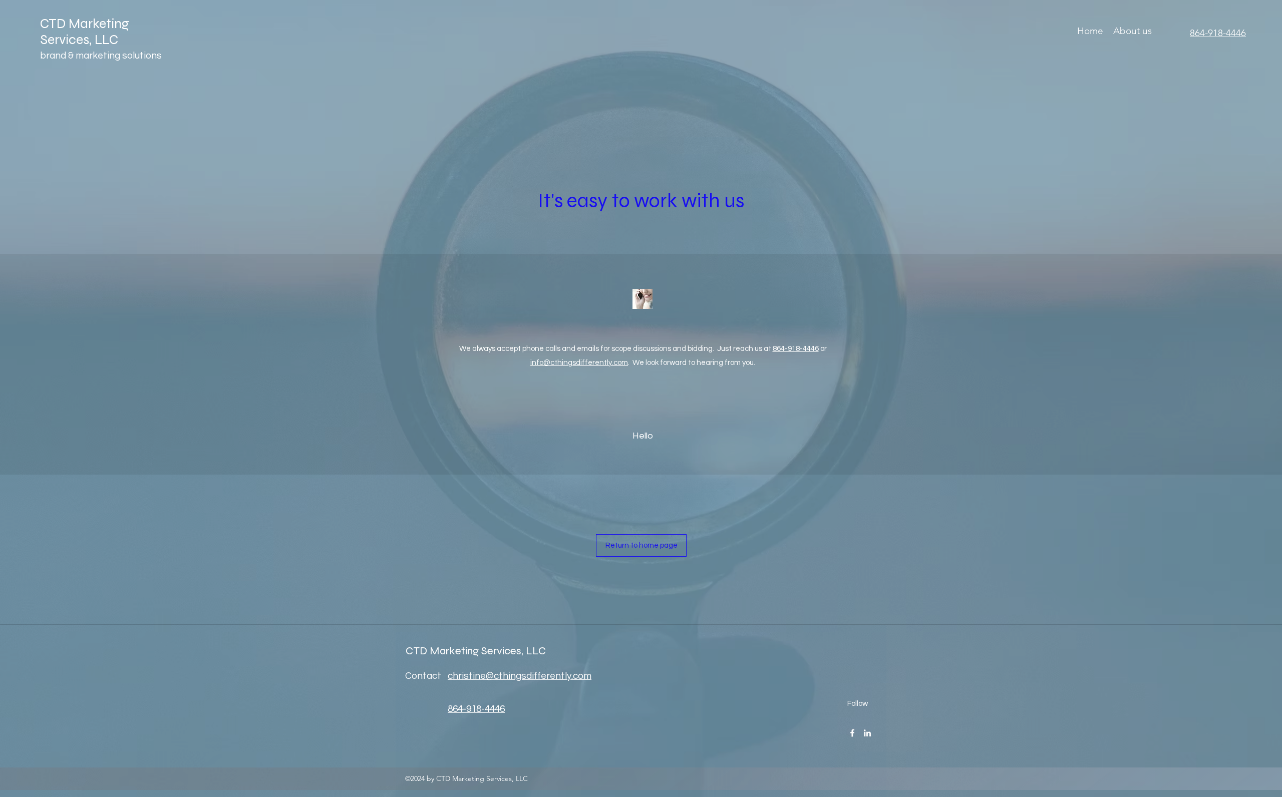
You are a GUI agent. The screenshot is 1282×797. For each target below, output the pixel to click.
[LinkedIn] (867, 733)
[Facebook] (852, 733)
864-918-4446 (796, 348)
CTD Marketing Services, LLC (84, 32)
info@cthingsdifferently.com (579, 362)
